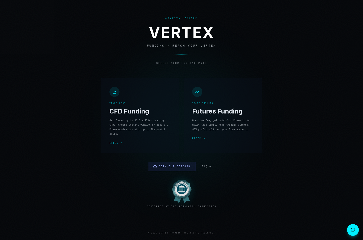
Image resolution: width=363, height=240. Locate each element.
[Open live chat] (353, 230)
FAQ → (207, 166)
